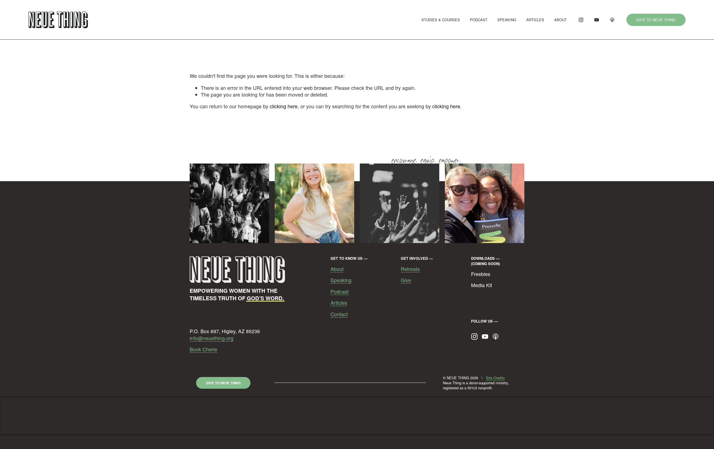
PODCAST (479, 19)
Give (406, 280)
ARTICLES (535, 19)
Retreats (410, 269)
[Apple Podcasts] (612, 20)
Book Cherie (203, 349)
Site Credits (495, 377)
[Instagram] (581, 20)
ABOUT (560, 19)
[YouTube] (596, 20)
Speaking (341, 280)
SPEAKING (506, 19)
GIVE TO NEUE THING (656, 19)
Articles (339, 302)
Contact (339, 314)
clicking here (284, 106)
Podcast (340, 291)
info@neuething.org (211, 338)
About (337, 269)
